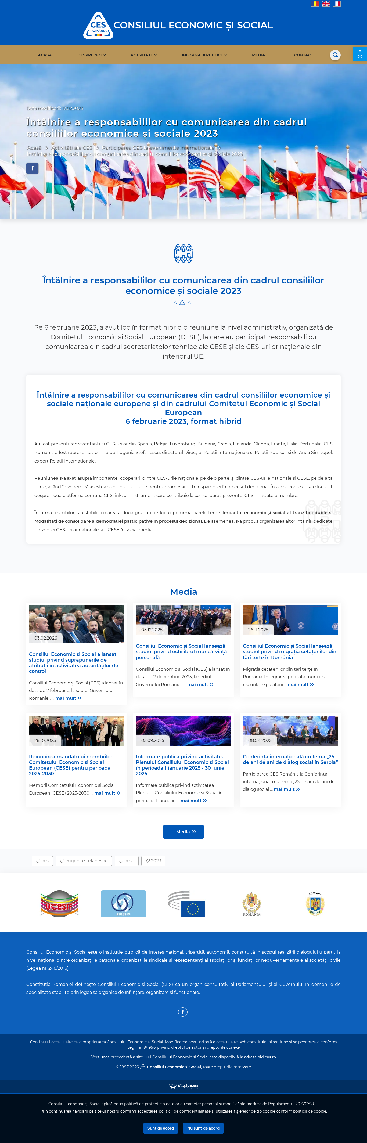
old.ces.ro (267, 1057)
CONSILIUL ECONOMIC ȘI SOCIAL (193, 25)
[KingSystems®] (183, 1085)
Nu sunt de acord (203, 1128)
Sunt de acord (160, 1128)
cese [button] (128, 860)
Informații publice (202, 55)
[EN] (326, 3)
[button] (360, 54)
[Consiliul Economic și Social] (98, 24)
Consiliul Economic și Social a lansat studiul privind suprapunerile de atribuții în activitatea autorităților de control (73, 662)
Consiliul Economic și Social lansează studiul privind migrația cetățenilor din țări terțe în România (289, 651)
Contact (303, 55)
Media (258, 55)
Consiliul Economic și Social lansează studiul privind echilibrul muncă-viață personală (181, 651)
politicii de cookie (309, 1111)
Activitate (142, 55)
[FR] (337, 3)
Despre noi (89, 55)
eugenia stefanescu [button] (86, 860)
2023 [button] (155, 860)
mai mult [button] (65, 698)
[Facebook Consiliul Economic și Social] (183, 1012)
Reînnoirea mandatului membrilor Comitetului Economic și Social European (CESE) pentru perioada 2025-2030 (70, 765)
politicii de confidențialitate (185, 1111)
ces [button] (44, 860)
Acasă (45, 55)
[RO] (315, 3)
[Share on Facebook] (32, 168)
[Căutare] (335, 55)
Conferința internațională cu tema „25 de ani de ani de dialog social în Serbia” (290, 759)
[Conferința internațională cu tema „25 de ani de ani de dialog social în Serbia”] (290, 731)
